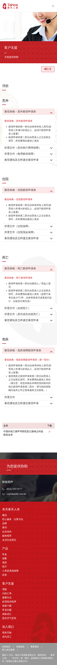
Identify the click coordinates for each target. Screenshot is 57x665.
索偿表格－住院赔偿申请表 (18, 199)
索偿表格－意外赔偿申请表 (18, 121)
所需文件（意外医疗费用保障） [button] (22, 147)
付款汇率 (7, 593)
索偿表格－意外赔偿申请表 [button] (20, 111)
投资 (4, 575)
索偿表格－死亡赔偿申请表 (18, 278)
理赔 (4, 589)
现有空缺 (7, 632)
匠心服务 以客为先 (12, 519)
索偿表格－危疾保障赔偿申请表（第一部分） (27, 359)
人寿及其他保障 (10, 570)
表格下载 (7, 606)
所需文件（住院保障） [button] (17, 226)
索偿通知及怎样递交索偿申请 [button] (21, 159)
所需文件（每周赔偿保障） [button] (20, 153)
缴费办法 (7, 597)
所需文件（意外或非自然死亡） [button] (22, 314)
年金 (4, 554)
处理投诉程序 (9, 601)
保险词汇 (7, 614)
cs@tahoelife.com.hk (16, 494)
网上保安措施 (8, 650)
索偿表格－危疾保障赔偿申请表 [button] (22, 350)
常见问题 (7, 610)
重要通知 (35, 647)
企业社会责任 (9, 540)
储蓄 (4, 558)
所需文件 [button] (9, 397)
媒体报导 (7, 535)
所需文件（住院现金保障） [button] (20, 232)
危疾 (4, 562)
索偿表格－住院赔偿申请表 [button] (20, 190)
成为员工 (7, 636)
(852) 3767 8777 (14, 489)
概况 (4, 515)
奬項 (4, 527)
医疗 (4, 566)
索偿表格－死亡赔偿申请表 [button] (20, 268)
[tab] (28, 112)
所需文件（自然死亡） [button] (17, 308)
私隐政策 (20, 647)
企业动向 (7, 531)
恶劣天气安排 (9, 618)
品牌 (4, 523)
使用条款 (6, 647)
